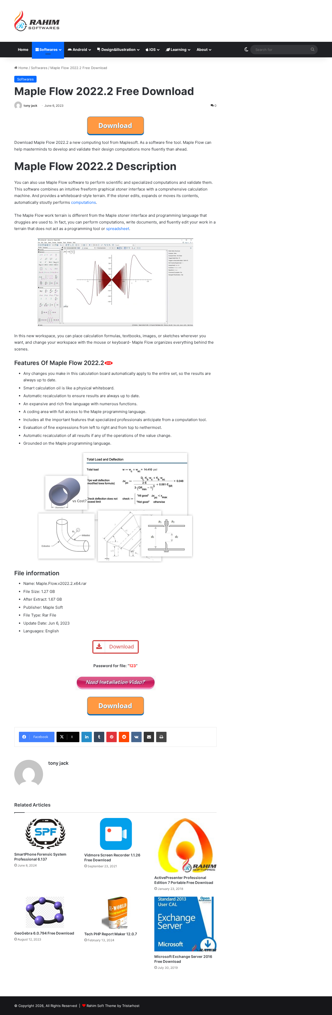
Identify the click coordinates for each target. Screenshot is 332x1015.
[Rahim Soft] (37, 20)
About (202, 49)
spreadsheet (117, 228)
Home (23, 49)
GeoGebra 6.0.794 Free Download (44, 933)
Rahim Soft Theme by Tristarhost (113, 1006)
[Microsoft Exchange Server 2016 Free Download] (185, 924)
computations (83, 202)
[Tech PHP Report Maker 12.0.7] (115, 913)
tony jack (30, 105)
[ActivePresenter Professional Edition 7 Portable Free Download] (185, 845)
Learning (178, 49)
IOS (152, 49)
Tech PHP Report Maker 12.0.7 (110, 934)
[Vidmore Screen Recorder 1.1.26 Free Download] (115, 834)
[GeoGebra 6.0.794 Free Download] (45, 912)
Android (79, 49)
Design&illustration (118, 49)
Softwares (48, 49)
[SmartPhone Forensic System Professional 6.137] (45, 833)
